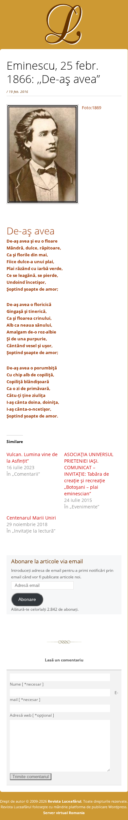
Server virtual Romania (64, 812)
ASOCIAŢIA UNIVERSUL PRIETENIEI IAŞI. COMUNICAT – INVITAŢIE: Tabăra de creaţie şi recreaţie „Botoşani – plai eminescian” (88, 474)
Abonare (27, 599)
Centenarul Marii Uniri (31, 518)
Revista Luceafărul (64, 801)
